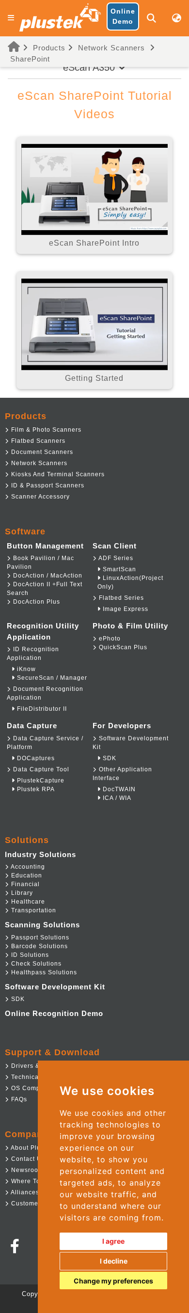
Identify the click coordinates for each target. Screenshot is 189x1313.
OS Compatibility (36, 1088)
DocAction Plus (35, 601)
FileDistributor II (41, 708)
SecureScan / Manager (51, 677)
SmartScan (118, 569)
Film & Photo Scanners (45, 429)
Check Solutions (35, 963)
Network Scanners (111, 48)
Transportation (32, 910)
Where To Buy (31, 1181)
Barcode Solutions (38, 946)
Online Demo (122, 16)
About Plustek (31, 1147)
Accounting (27, 866)
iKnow (25, 669)
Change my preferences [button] (113, 1281)
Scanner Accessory (39, 496)
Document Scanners (41, 452)
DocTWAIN (118, 789)
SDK (108, 758)
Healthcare (27, 901)
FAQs (18, 1099)
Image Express (124, 609)
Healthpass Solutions (43, 972)
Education (25, 875)
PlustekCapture (39, 780)
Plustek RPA (35, 789)
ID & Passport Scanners (46, 485)
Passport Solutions (39, 937)
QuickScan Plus (122, 647)
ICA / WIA (116, 798)
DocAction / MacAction (46, 575)
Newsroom (26, 1170)
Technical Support (38, 1077)
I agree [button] (113, 1241)
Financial (24, 884)
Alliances (24, 1192)
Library (21, 893)
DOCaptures (35, 758)
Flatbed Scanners (37, 441)
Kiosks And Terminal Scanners (57, 474)
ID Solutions (29, 955)
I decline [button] (113, 1261)
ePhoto (109, 638)
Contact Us (27, 1159)
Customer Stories (36, 1203)
